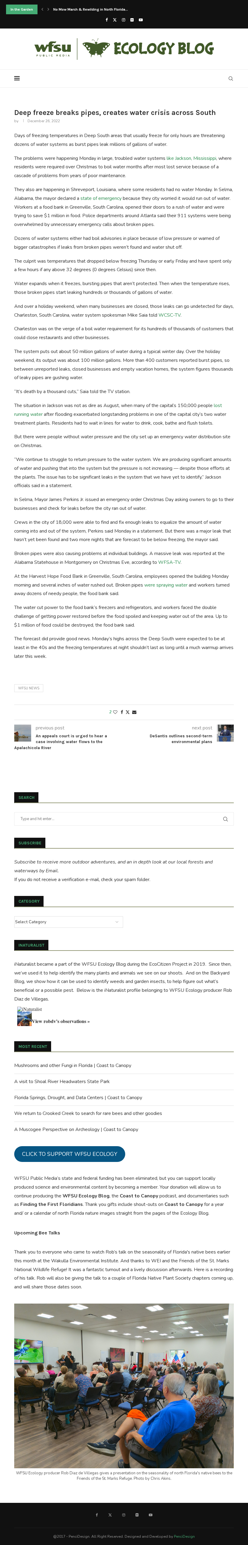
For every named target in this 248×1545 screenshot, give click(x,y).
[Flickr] (132, 20)
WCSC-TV (169, 315)
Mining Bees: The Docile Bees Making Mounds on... (96, 9)
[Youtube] (141, 20)
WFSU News (28, 688)
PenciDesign (184, 1536)
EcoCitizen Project (168, 964)
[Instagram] (123, 20)
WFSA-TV (169, 562)
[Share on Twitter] (128, 712)
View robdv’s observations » (61, 1021)
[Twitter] (115, 20)
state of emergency (101, 198)
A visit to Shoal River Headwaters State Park (62, 1081)
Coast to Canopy (139, 1196)
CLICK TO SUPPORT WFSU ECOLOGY (69, 1154)
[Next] (48, 9)
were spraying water (166, 585)
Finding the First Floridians (51, 1204)
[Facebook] (107, 20)
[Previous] (42, 9)
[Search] (231, 78)
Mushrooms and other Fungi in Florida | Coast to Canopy (72, 1065)
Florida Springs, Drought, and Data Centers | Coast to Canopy (78, 1097)
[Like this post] (115, 712)
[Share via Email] (134, 712)
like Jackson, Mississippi (191, 158)
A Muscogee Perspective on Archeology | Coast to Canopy (76, 1129)
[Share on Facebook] (122, 712)
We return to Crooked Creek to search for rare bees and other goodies (88, 1113)
